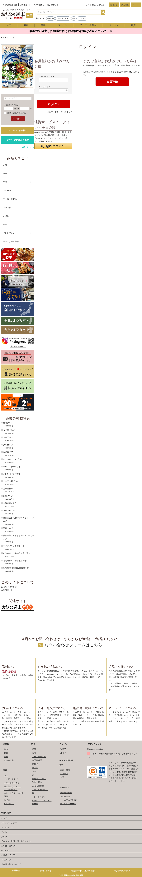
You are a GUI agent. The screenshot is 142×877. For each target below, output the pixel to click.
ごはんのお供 (38, 786)
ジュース (64, 774)
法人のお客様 (52, 5)
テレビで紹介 (9, 233)
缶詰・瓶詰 (37, 782)
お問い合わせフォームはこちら (73, 645)
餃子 (73, 18)
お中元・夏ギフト (9, 846)
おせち (4, 818)
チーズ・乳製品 (88, 25)
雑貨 (133, 25)
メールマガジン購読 (69, 800)
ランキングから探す (17, 130)
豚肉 (6, 753)
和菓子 (63, 753)
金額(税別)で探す (11, 105)
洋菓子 (63, 749)
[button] (53, 146)
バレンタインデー (9, 823)
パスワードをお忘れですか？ (59, 112)
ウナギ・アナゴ (10, 779)
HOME (4, 37)
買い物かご (113, 5)
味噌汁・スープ (39, 779)
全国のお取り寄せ (11, 241)
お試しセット (9, 216)
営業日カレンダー (95, 744)
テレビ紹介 (82, 18)
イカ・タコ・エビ (11, 783)
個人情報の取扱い (122, 871)
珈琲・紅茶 (65, 770)
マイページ (64, 787)
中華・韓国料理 (39, 756)
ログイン (136, 5)
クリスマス (6, 860)
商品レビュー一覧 (68, 803)
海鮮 (26, 25)
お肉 (8, 25)
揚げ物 (35, 767)
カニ (6, 775)
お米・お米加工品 (40, 789)
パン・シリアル (39, 797)
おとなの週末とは (10, 5)
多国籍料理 (37, 760)
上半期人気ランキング (11, 864)
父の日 (4, 836)
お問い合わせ (39, 5)
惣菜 (43, 25)
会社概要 (16, 870)
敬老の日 (50, 18)
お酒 (62, 777)
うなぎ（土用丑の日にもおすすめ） (16, 841)
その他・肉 (9, 760)
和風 (34, 753)
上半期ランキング (63, 18)
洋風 (34, 749)
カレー (35, 771)
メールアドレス (47, 76)
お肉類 (6, 744)
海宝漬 (7, 800)
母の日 (4, 832)
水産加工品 (9, 803)
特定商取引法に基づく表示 (83, 871)
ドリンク (113, 25)
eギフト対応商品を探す (18, 140)
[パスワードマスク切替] (66, 90)
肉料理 (35, 764)
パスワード (45, 87)
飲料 (61, 765)
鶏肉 (6, 756)
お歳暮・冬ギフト (9, 855)
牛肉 (6, 749)
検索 (103, 12)
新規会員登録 (125, 5)
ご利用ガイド (25, 5)
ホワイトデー (7, 827)
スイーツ (63, 25)
